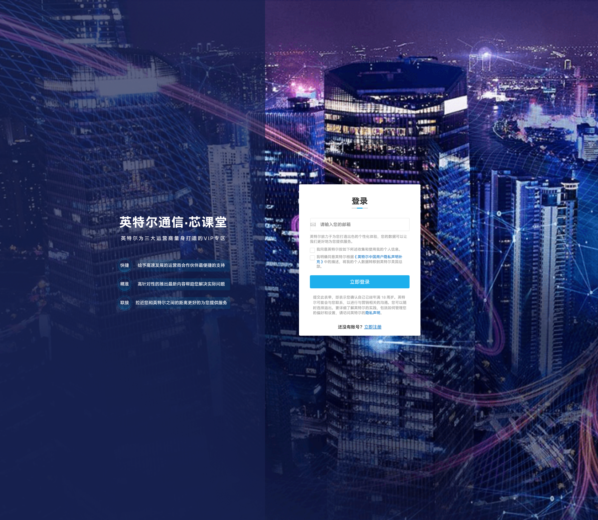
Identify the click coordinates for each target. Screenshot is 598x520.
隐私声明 (372, 312)
